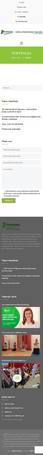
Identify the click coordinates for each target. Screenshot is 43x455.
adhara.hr (8, 412)
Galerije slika (21, 7)
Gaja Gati (33, 451)
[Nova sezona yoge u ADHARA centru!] (21, 345)
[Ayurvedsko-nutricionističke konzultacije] (21, 317)
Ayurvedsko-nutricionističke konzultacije (15, 304)
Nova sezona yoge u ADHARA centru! (14, 332)
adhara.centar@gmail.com (14, 408)
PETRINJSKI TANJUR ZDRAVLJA (14, 360)
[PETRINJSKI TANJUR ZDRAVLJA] (21, 375)
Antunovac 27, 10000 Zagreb (14, 416)
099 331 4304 (9, 404)
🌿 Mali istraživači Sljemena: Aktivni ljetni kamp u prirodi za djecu (19, 110)
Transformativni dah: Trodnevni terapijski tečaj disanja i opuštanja (21, 117)
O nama (21, 2)
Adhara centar (16, 451)
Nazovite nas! (22, 21)
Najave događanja (10, 101)
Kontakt (23, 16)
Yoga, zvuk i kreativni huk (12, 124)
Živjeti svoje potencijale (11, 129)
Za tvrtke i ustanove (21, 12)
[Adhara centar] (21, 32)
